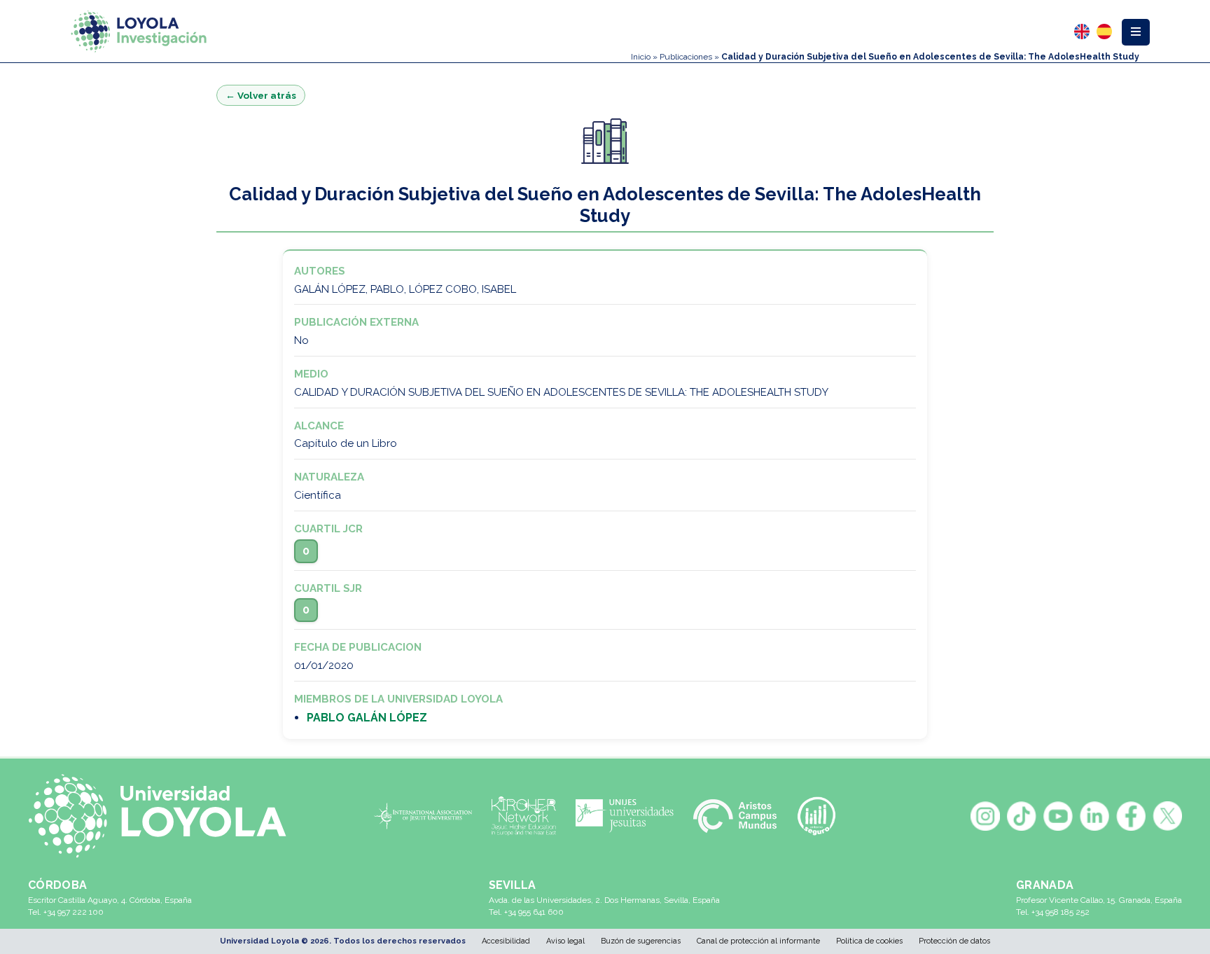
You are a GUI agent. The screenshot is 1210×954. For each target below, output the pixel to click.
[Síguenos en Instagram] (985, 816)
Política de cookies (869, 941)
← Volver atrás (260, 95)
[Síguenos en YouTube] (1058, 816)
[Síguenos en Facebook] (1131, 816)
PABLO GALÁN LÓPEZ (367, 717)
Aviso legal (565, 941)
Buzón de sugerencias (641, 941)
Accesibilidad (506, 941)
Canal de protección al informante (758, 941)
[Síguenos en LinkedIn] (1094, 816)
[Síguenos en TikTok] (1021, 816)
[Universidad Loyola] (164, 816)
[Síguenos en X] (1167, 816)
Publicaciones (686, 57)
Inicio (641, 57)
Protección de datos (954, 941)
